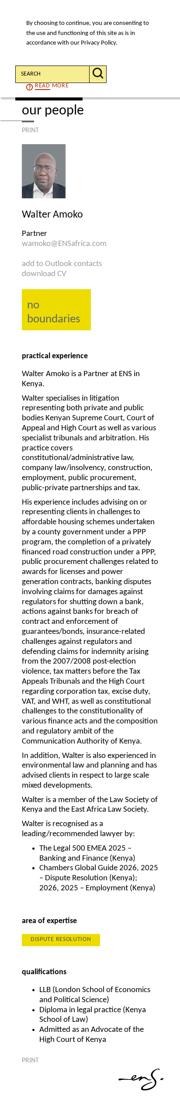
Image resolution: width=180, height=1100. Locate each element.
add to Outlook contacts (62, 264)
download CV (44, 274)
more (52, 86)
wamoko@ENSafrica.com (64, 244)
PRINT (30, 130)
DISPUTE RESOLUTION (61, 939)
